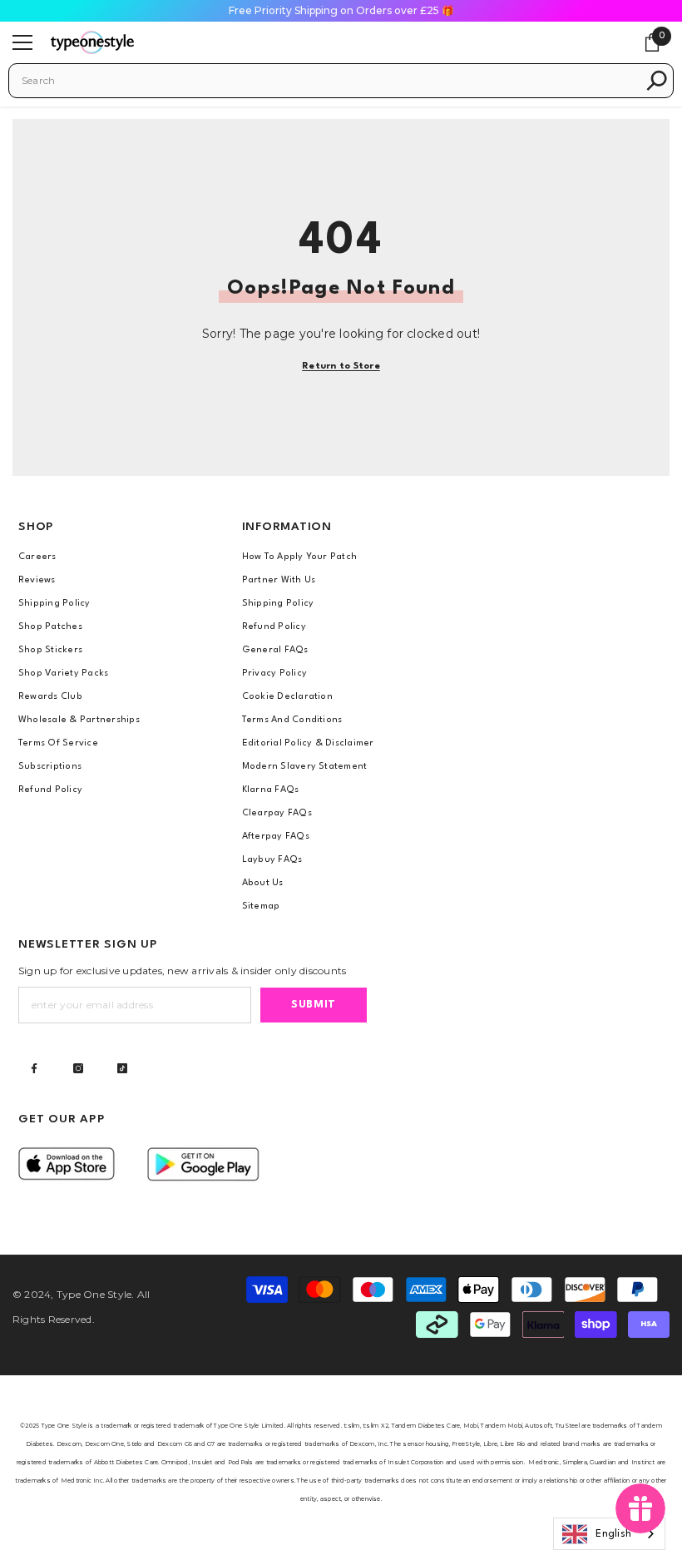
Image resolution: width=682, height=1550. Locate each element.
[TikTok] (122, 1068)
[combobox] (329, 80)
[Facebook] (34, 1068)
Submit (313, 1004)
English (613, 1534)
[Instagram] (78, 1068)
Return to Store (341, 366)
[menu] (22, 42)
